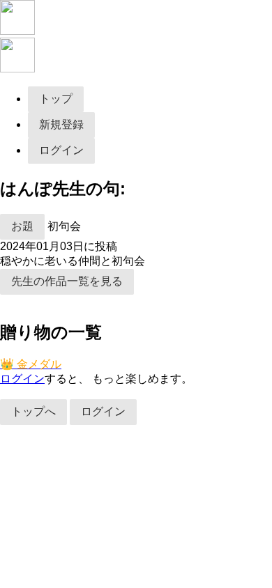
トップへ (33, 411)
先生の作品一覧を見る (67, 281)
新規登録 (61, 124)
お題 (22, 226)
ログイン (61, 150)
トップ (56, 99)
